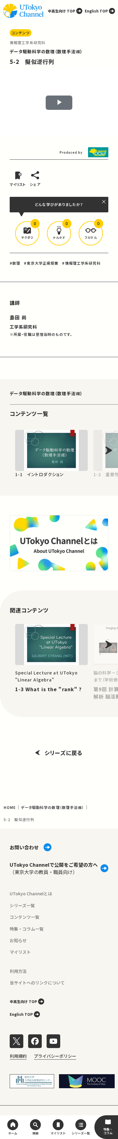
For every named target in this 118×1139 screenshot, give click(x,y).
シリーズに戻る (63, 753)
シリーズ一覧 (22, 905)
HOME (10, 807)
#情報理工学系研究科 (81, 263)
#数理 (15, 263)
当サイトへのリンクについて (37, 983)
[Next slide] (108, 451)
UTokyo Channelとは (31, 893)
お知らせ (18, 940)
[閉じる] (104, 202)
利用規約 (18, 1056)
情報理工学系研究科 (27, 42)
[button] (27, 233)
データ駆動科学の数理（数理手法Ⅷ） (46, 51)
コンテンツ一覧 (24, 917)
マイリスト (20, 952)
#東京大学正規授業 (41, 263)
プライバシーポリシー (55, 1056)
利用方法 (18, 971)
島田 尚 (18, 317)
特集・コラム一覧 (27, 929)
